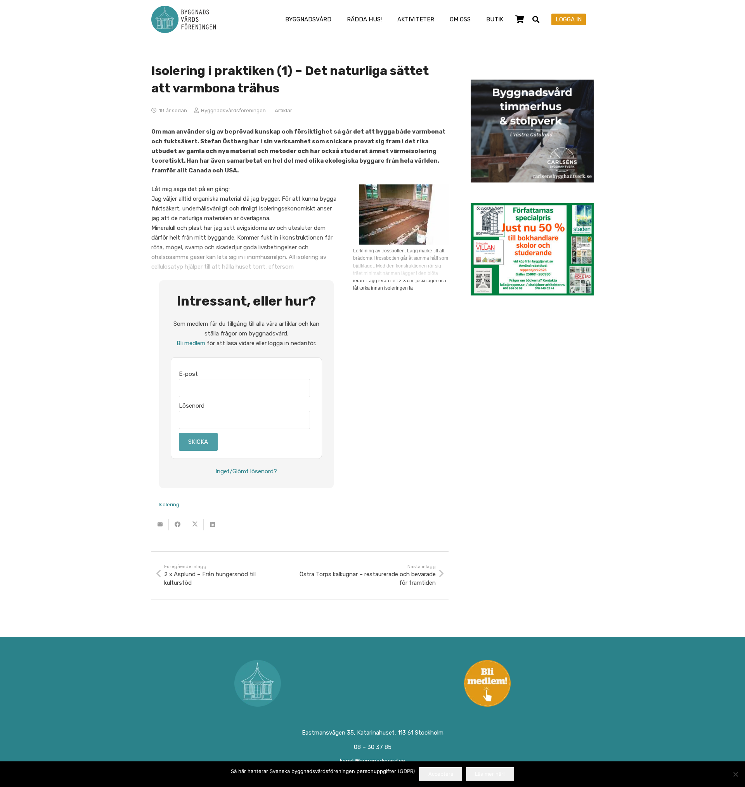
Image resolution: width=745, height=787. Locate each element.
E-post (188, 373)
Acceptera (440, 774)
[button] (336, 19)
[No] (735, 774)
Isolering (169, 504)
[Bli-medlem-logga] (487, 683)
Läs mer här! (490, 774)
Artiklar (283, 110)
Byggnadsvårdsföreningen (233, 110)
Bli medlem (191, 343)
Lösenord (191, 405)
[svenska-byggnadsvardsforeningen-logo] (183, 19)
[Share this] (177, 524)
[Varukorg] (519, 19)
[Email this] (160, 524)
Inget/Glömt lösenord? (246, 471)
